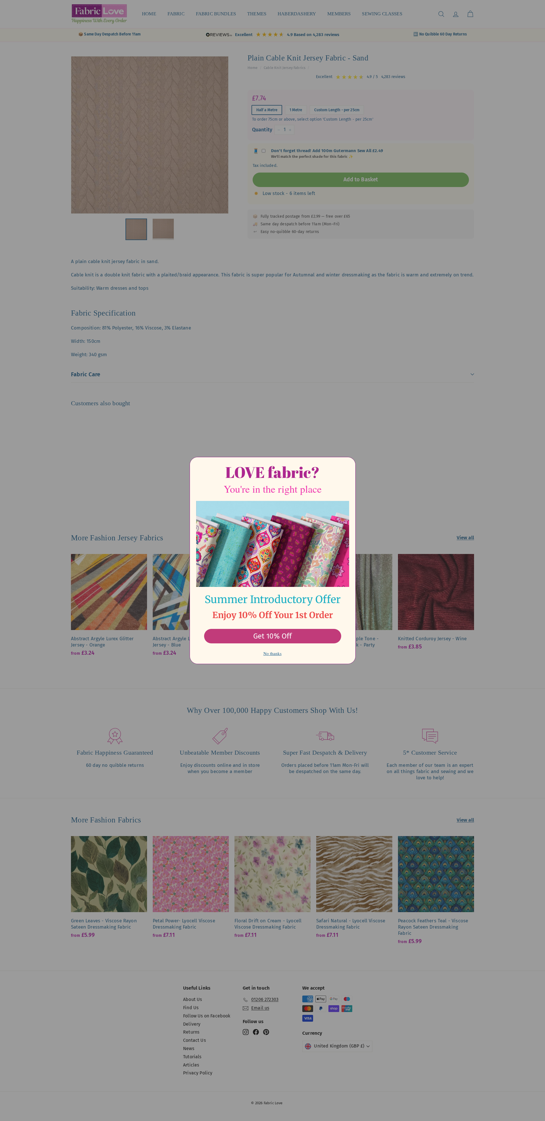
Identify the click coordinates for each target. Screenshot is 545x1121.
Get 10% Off (272, 636)
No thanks (272, 653)
